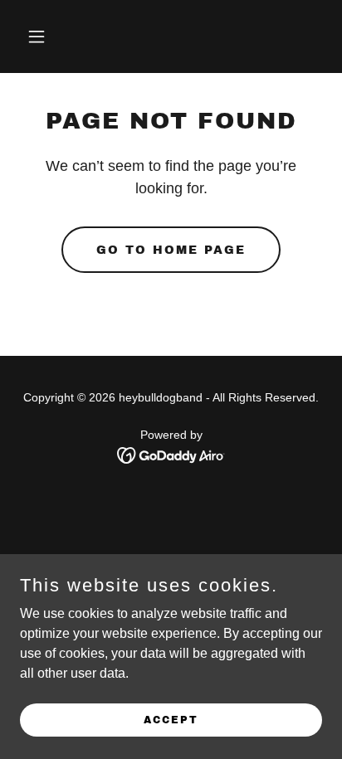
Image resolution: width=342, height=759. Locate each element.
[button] (54, 36)
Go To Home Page (171, 250)
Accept (171, 719)
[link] (171, 454)
